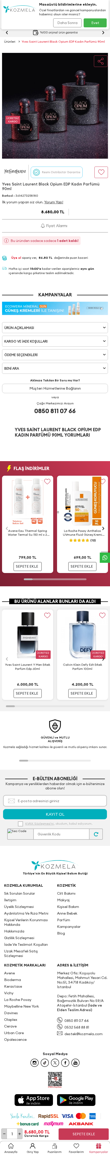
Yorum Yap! (53, 202)
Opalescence (15, 1039)
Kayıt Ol (55, 814)
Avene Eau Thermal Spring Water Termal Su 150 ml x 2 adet (27, 533)
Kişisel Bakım (68, 906)
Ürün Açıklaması (19, 328)
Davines (11, 1013)
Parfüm (63, 920)
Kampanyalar (69, 926)
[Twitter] (55, 1063)
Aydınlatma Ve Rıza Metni (26, 913)
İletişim (10, 900)
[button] (7, 106)
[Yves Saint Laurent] (15, 172)
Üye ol (16, 258)
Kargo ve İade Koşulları (26, 341)
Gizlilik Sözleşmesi (19, 938)
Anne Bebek (67, 913)
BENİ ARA (11, 368)
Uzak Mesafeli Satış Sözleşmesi (21, 953)
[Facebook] (65, 1063)
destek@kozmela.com (83, 1034)
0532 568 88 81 (76, 1027)
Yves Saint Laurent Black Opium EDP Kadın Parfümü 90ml (63, 41)
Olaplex (10, 1019)
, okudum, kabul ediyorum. (58, 823)
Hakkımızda (14, 931)
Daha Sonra (67, 22)
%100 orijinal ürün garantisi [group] (59, 32)
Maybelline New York (21, 1006)
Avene (9, 973)
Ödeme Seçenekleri (21, 355)
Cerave (10, 1026)
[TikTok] (45, 1063)
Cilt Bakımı (66, 893)
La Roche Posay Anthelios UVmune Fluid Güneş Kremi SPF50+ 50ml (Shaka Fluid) (82, 533)
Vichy (9, 993)
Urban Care (14, 1033)
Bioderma (12, 979)
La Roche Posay (17, 999)
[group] (55, 106)
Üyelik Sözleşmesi (19, 906)
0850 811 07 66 (55, 411)
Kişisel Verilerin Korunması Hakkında (26, 922)
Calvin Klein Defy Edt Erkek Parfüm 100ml (82, 667)
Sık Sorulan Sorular (19, 893)
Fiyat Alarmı (56, 225)
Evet (95, 22)
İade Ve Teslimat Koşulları (26, 944)
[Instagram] (34, 1063)
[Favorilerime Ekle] (47, 481)
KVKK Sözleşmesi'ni (39, 823)
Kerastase (13, 986)
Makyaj (63, 900)
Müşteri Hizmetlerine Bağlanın (55, 388)
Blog (61, 933)
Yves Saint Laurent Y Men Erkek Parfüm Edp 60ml (27, 667)
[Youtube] (75, 1063)
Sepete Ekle (84, 1134)
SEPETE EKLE (27, 566)
